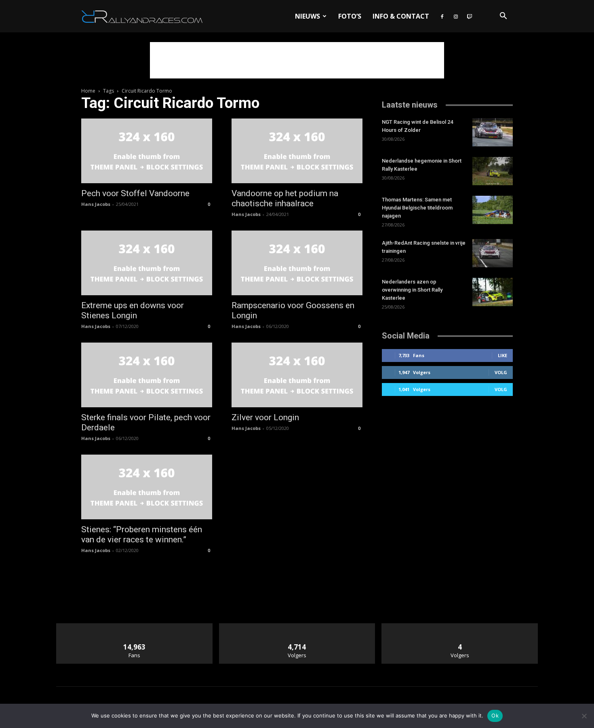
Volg (501, 372)
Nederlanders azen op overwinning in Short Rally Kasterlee (412, 290)
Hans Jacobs (95, 204)
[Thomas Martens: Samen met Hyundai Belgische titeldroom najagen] (492, 210)
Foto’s (349, 16)
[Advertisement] (297, 60)
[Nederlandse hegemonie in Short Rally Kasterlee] (492, 171)
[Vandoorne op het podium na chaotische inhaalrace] (297, 151)
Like (502, 355)
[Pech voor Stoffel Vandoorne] (146, 151)
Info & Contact (401, 16)
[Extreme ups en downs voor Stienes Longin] (146, 263)
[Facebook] (442, 16)
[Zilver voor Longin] (297, 375)
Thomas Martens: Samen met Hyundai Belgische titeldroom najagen (417, 208)
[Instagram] (456, 16)
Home (88, 90)
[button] (503, 17)
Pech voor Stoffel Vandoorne (135, 193)
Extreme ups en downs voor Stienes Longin (132, 310)
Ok (495, 715)
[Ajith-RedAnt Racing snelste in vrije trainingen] (492, 253)
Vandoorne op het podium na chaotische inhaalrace (285, 198)
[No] (584, 716)
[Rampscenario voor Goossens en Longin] (297, 263)
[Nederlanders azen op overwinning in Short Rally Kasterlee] (492, 292)
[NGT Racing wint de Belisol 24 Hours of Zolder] (492, 132)
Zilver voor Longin (265, 417)
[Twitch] (469, 16)
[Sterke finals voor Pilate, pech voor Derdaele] (146, 375)
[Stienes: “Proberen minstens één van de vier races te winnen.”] (146, 487)
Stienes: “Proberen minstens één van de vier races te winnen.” (141, 534)
